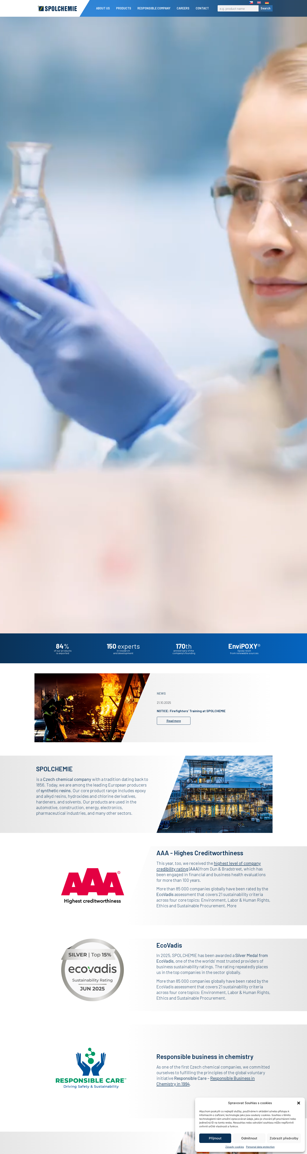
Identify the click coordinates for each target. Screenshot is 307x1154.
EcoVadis (165, 960)
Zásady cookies (234, 1146)
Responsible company (153, 8)
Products (123, 8)
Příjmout (215, 1138)
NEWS (161, 693)
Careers (183, 8)
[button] (299, 1103)
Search (265, 8)
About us (103, 8)
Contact (202, 8)
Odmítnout (249, 1138)
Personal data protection (260, 1146)
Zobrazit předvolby (284, 1138)
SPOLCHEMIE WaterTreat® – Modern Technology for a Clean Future (206, 711)
